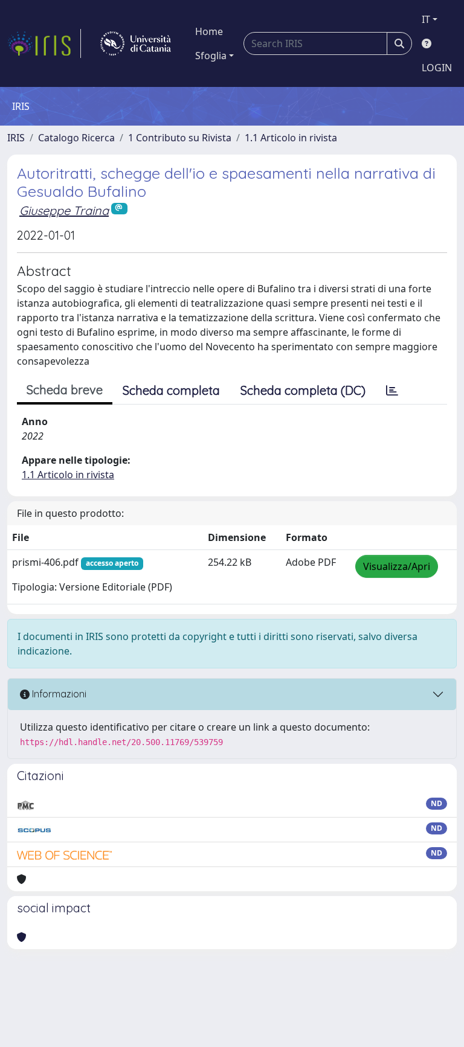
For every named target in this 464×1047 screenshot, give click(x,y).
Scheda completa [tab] (171, 390)
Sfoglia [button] (211, 55)
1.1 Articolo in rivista (291, 137)
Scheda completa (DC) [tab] (303, 390)
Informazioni (58, 694)
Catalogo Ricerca (76, 137)
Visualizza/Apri (396, 566)
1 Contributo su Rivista (179, 137)
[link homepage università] (136, 43)
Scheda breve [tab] (65, 389)
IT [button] (426, 19)
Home (209, 31)
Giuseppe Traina (64, 210)
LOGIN (437, 67)
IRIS (16, 137)
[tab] (392, 390)
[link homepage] (44, 43)
